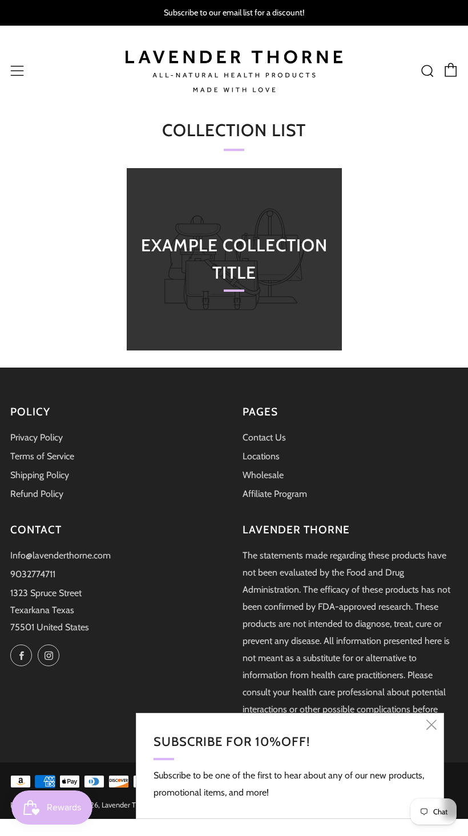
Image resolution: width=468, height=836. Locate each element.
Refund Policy (36, 493)
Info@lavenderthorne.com (60, 555)
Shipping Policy (39, 475)
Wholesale (263, 475)
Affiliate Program (275, 493)
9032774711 (32, 574)
